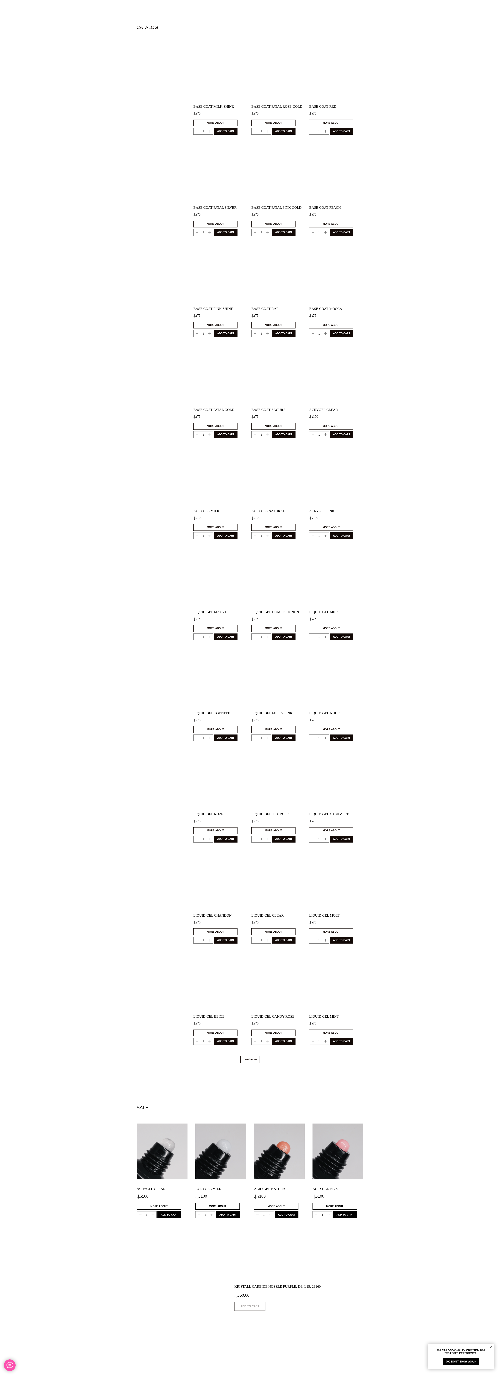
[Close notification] (491, 1347)
